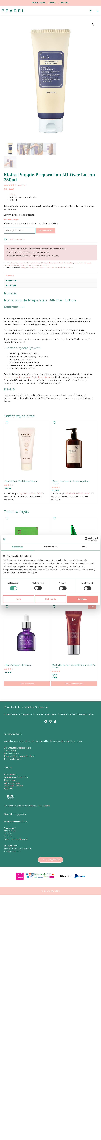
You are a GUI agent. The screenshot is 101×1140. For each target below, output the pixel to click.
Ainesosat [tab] (11, 280)
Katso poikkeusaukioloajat (16, 839)
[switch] (38, 588)
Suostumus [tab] (17, 546)
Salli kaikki (82, 599)
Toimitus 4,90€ (38, 3)
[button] (92, 24)
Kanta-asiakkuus (11, 753)
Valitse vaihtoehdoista (74, 684)
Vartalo (31, 265)
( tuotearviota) (21, 185)
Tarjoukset (24, 265)
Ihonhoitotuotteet (56, 263)
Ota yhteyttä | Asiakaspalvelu (17, 748)
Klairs (12, 194)
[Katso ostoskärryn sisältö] (90, 11)
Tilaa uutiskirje (10, 780)
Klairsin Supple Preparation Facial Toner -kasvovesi (29, 377)
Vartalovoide (67, 268)
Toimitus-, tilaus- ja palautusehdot (19, 756)
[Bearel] (13, 11)
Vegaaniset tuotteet (42, 265)
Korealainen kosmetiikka (20, 263)
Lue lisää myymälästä (50, 859)
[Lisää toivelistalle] (7, 422)
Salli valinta (50, 599)
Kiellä (18, 599)
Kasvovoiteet (68, 263)
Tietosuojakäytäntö (12, 759)
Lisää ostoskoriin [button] (27, 684)
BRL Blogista (44, 806)
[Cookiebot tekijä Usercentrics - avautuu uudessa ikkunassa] (86, 539)
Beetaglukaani (26, 268)
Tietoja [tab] (83, 546)
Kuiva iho (82, 263)
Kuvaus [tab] (10, 275)
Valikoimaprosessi (12, 783)
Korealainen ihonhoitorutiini (16, 777)
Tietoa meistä (10, 775)
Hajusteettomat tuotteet (39, 263)
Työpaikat (8, 788)
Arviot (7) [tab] (11, 285)
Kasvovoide (50, 268)
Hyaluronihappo (38, 268)
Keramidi (58, 268)
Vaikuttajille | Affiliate (13, 786)
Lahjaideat (15, 265)
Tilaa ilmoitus (46, 230)
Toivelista (65, 3)
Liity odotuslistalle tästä (30, 493)
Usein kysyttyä (10, 750)
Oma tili (52, 3)
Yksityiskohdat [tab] (50, 546)
